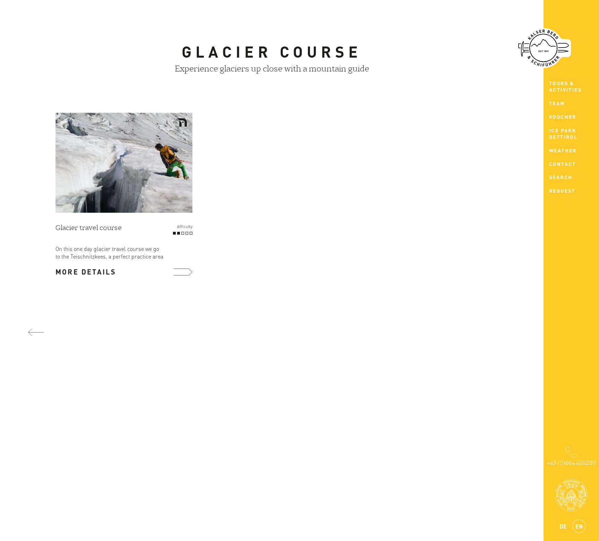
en (579, 526)
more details (85, 271)
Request (562, 190)
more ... (183, 272)
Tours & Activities (565, 86)
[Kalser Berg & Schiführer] (543, 48)
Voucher (562, 116)
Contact (562, 164)
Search (560, 177)
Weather (563, 150)
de (563, 526)
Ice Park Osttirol (563, 133)
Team (557, 103)
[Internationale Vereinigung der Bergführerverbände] (571, 495)
